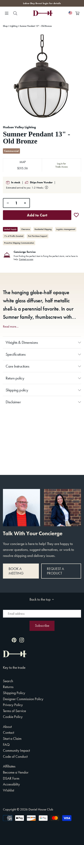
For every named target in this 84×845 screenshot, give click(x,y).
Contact (8, 732)
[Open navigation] (7, 13)
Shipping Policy (14, 692)
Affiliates (9, 766)
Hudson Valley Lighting (19, 127)
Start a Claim (12, 738)
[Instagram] (21, 639)
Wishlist (8, 790)
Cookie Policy (13, 716)
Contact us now (26, 259)
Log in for (61, 165)
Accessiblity (11, 784)
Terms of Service (14, 710)
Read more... (11, 327)
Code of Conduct (15, 756)
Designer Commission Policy (23, 698)
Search (8, 680)
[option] (42, 76)
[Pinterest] (14, 639)
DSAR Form (11, 778)
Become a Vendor (16, 772)
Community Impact (16, 750)
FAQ (6, 744)
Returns (8, 686)
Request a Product (55, 571)
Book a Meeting (16, 571)
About (7, 726)
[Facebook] (6, 639)
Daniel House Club (41, 809)
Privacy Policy (13, 704)
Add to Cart (37, 215)
